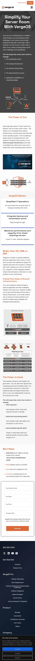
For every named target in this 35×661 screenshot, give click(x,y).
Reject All (17, 657)
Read (8, 469)
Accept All (17, 649)
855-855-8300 (22, 2)
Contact (30, 2)
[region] (17, 648)
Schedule (9, 474)
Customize (17, 653)
